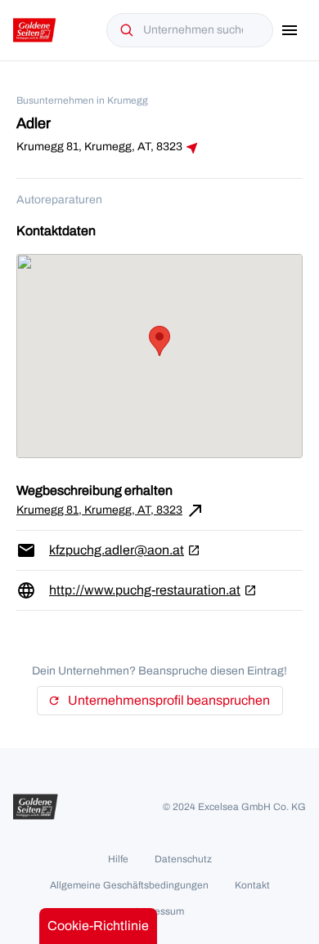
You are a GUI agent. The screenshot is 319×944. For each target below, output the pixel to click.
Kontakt (252, 885)
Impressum (159, 911)
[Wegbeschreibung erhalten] (192, 148)
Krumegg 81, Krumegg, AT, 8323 (110, 510)
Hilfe (118, 859)
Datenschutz (183, 859)
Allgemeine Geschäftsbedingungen (129, 885)
